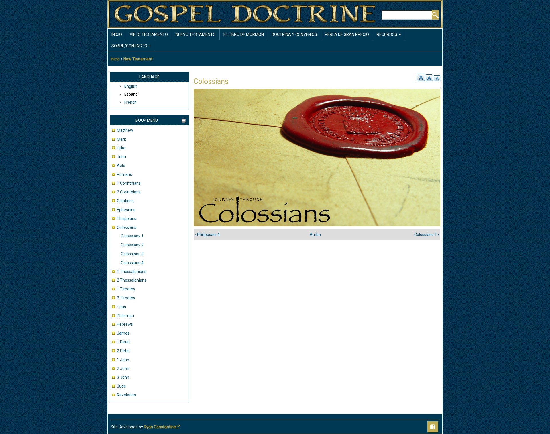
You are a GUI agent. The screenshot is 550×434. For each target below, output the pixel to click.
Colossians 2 (132, 245)
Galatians (125, 201)
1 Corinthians (129, 183)
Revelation (126, 395)
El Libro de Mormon (243, 34)
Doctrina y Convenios (294, 34)
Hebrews (125, 324)
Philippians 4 (207, 234)
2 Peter (123, 351)
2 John (123, 368)
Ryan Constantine (160, 427)
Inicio (116, 34)
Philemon (125, 315)
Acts (121, 165)
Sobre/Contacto (129, 46)
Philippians (126, 218)
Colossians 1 (132, 236)
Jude (121, 386)
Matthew (125, 130)
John (121, 156)
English (130, 86)
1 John (123, 360)
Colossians (126, 227)
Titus (121, 307)
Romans (124, 174)
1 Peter (123, 342)
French (130, 102)
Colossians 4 (132, 262)
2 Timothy (126, 298)
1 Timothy (126, 289)
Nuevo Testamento (196, 34)
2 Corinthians (129, 192)
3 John (123, 377)
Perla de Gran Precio (347, 34)
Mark (121, 139)
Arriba (315, 234)
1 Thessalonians (131, 271)
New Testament (137, 59)
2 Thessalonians (131, 280)
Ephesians (126, 209)
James (123, 333)
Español (131, 94)
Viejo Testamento (149, 34)
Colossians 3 (132, 254)
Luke (121, 148)
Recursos (387, 34)
